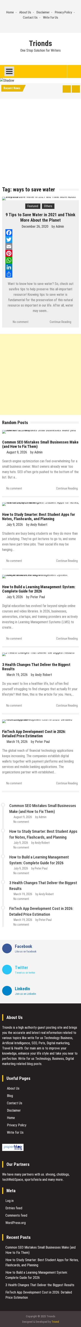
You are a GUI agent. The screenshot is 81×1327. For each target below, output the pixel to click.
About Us (25, 12)
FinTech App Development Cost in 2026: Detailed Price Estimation (34, 733)
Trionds (40, 43)
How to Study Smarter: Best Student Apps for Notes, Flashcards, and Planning (38, 516)
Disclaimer (43, 12)
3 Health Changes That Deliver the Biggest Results (36, 666)
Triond (55, 1321)
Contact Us (30, 17)
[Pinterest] (40, 253)
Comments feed (16, 1215)
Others (48, 206)
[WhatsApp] (40, 260)
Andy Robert (38, 525)
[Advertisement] (40, 143)
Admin (60, 226)
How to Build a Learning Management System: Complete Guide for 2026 (38, 589)
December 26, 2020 (35, 226)
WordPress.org (15, 1223)
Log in (9, 1201)
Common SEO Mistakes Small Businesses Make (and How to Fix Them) (40, 444)
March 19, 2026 (17, 675)
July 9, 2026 (14, 525)
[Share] (40, 274)
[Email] (40, 246)
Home (10, 12)
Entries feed (13, 1208)
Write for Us (50, 17)
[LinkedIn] (40, 267)
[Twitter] (40, 239)
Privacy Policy (63, 12)
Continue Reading (60, 322)
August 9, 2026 (16, 452)
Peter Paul (37, 597)
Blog (10, 1096)
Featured (32, 206)
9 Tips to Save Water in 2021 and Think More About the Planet (40, 217)
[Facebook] (40, 232)
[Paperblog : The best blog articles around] (13, 1150)
